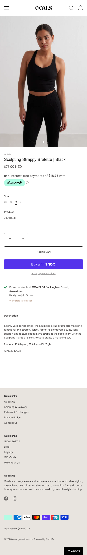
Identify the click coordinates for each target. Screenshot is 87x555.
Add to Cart (44, 251)
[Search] (71, 8)
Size (6, 196)
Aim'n (7, 154)
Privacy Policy (12, 417)
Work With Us (12, 462)
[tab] (13, 316)
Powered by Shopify (44, 539)
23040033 (10, 217)
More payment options (44, 273)
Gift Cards (10, 457)
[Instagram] (15, 498)
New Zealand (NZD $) (15, 528)
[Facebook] (6, 498)
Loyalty (8, 452)
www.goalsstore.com (22, 539)
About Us (9, 401)
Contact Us (10, 422)
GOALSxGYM (12, 441)
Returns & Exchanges (16, 412)
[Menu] (6, 8)
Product (9, 211)
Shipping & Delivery (15, 406)
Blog (7, 446)
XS (5, 202)
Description (11, 315)
